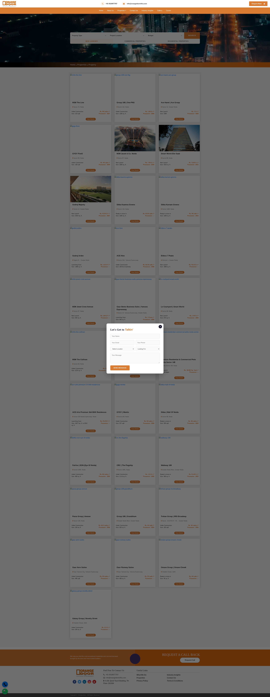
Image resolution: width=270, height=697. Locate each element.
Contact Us (134, 10)
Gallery (159, 10)
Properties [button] (121, 10)
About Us (110, 10)
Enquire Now (257, 4)
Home (101, 10)
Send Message (119, 368)
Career (168, 10)
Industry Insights (147, 10)
